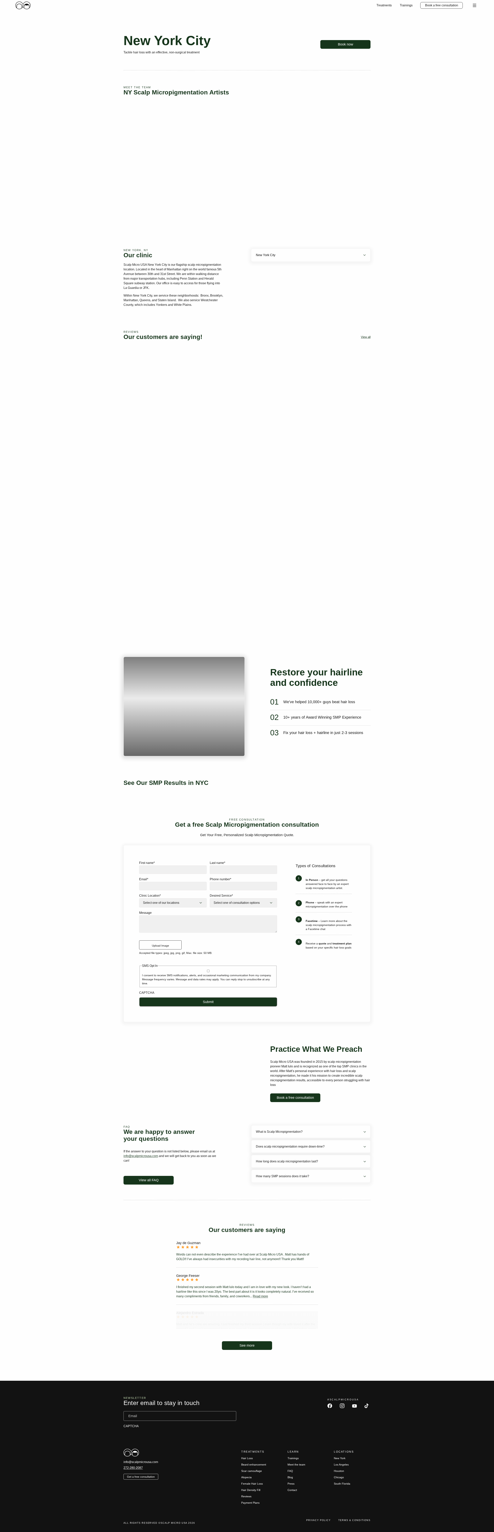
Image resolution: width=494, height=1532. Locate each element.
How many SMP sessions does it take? (282, 1176)
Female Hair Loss (252, 1483)
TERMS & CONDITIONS (354, 1520)
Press (291, 1483)
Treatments (384, 5)
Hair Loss (247, 1458)
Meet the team (296, 1464)
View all (365, 337)
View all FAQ (149, 1180)
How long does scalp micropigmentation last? (287, 1161)
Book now (345, 44)
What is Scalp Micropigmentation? (279, 1131)
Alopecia (246, 1477)
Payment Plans (250, 1502)
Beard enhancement (253, 1464)
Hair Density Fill (250, 1490)
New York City (265, 255)
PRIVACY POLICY (318, 1520)
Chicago (339, 1477)
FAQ (290, 1470)
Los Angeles (341, 1464)
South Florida (342, 1483)
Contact (292, 1490)
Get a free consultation (141, 1476)
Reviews (246, 1496)
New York (339, 1458)
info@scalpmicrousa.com (141, 1156)
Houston (339, 1470)
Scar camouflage (251, 1470)
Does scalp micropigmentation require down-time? (290, 1146)
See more (247, 1345)
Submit (208, 1002)
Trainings (406, 5)
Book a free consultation (441, 5)
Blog (290, 1477)
